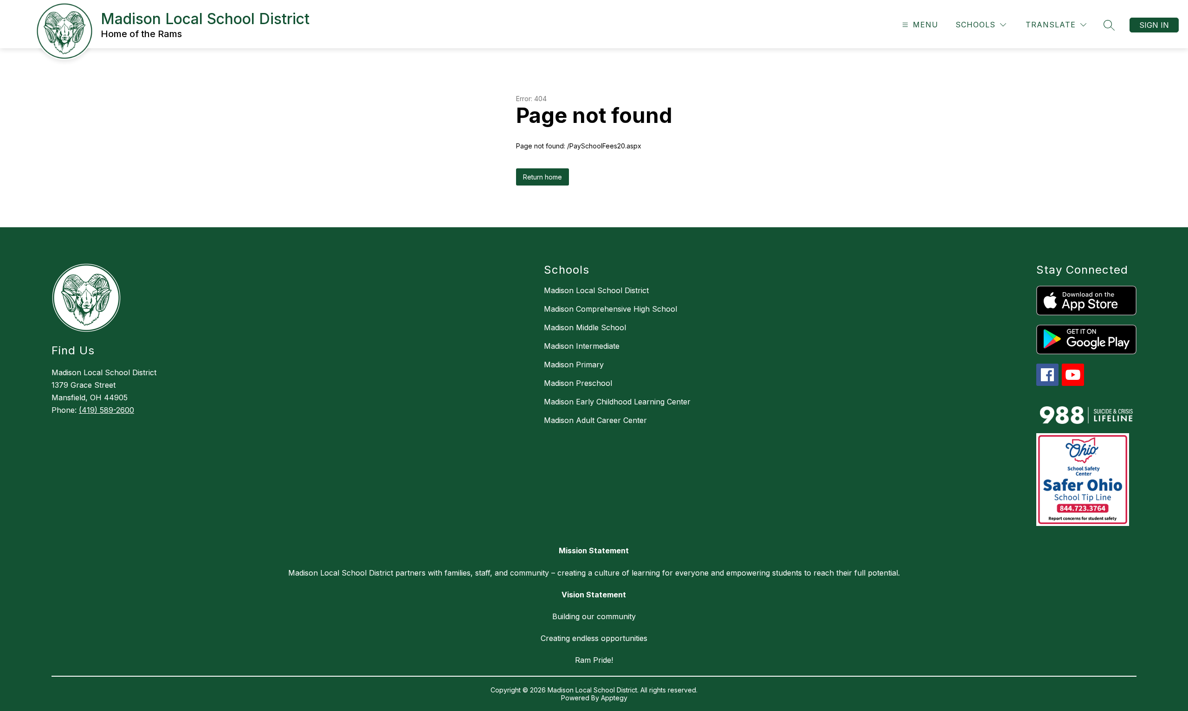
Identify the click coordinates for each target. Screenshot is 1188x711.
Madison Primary (574, 364)
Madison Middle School (585, 327)
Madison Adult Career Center (595, 420)
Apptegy (614, 698)
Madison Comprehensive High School (610, 309)
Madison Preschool (578, 383)
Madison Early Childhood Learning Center (617, 401)
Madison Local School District (596, 290)
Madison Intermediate (582, 346)
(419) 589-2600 (106, 410)
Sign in (1154, 25)
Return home (542, 177)
